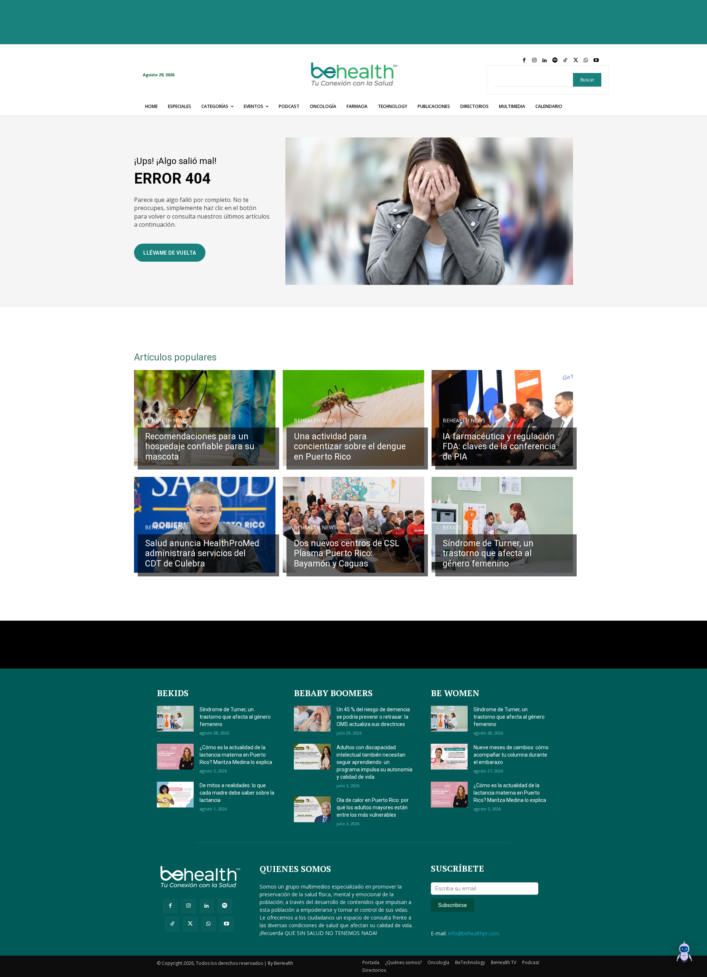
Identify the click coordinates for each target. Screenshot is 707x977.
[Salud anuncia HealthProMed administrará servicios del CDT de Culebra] (204, 525)
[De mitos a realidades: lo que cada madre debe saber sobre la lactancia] (175, 794)
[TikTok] (565, 60)
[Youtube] (596, 60)
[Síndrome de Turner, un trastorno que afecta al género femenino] (502, 525)
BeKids (452, 527)
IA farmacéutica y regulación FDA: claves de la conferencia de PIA (499, 447)
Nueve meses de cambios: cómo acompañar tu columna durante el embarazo (511, 754)
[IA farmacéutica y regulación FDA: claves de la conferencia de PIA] (502, 418)
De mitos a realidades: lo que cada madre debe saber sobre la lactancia (237, 792)
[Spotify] (555, 60)
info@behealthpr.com (473, 933)
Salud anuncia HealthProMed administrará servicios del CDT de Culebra (202, 553)
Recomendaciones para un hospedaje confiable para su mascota (199, 447)
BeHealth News (166, 420)
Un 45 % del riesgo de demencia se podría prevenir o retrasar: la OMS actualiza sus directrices (373, 716)
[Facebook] (524, 60)
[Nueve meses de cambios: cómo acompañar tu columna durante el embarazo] (449, 757)
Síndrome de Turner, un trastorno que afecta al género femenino (488, 553)
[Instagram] (534, 60)
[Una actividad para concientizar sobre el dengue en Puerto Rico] (353, 418)
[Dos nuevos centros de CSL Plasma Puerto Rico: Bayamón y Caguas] (353, 525)
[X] (575, 60)
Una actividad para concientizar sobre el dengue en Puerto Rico (350, 447)
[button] (684, 953)
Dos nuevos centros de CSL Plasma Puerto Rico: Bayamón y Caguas (347, 553)
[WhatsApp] (586, 60)
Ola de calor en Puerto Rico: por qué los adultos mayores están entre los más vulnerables (373, 807)
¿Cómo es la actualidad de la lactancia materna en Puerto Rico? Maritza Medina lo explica (236, 754)
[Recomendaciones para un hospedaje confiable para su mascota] (204, 418)
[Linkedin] (544, 60)
